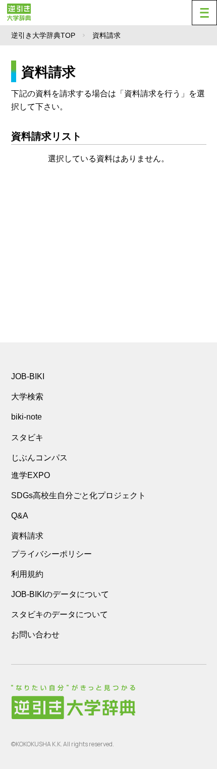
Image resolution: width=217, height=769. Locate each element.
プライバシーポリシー (51, 554)
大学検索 (27, 396)
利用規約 (27, 574)
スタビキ (27, 437)
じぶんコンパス (39, 457)
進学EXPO (30, 475)
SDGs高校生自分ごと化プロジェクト (78, 495)
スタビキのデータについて (59, 614)
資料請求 (27, 535)
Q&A (19, 515)
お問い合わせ (35, 634)
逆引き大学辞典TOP (43, 35)
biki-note (26, 416)
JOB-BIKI (27, 376)
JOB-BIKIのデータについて (60, 594)
